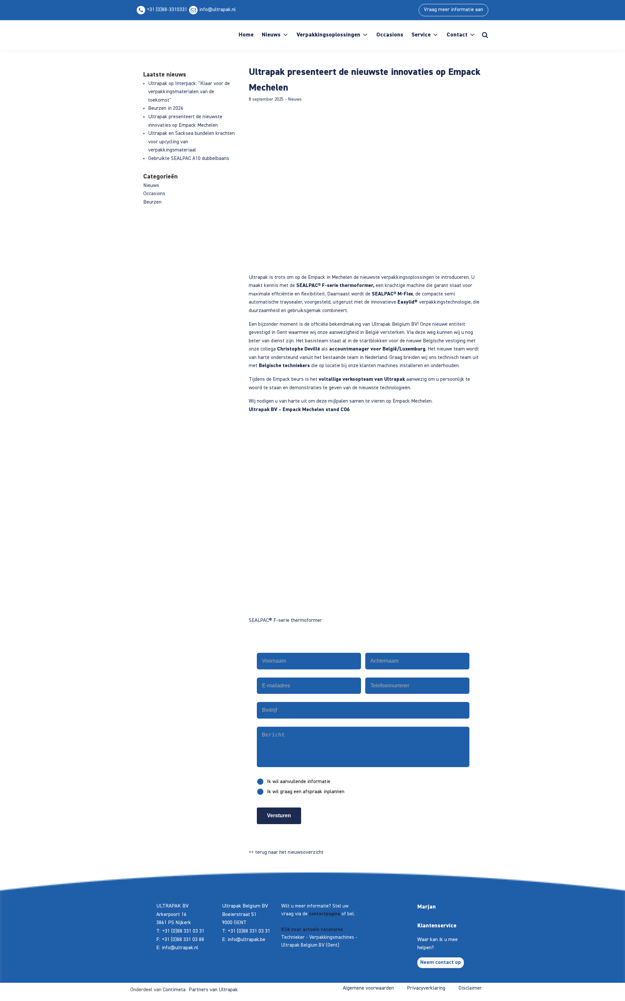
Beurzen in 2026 (165, 108)
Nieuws (271, 35)
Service (421, 35)
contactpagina (324, 913)
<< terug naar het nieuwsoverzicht (286, 852)
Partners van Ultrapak (213, 990)
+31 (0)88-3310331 (167, 9)
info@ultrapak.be (246, 939)
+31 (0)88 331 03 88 (183, 939)
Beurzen (152, 202)
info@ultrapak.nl (217, 9)
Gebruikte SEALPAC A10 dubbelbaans (188, 158)
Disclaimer (470, 988)
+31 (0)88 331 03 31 (183, 931)
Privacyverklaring (426, 988)
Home (246, 35)
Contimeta (174, 990)
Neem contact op (440, 962)
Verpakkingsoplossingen (328, 35)
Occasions (389, 35)
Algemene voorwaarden (368, 988)
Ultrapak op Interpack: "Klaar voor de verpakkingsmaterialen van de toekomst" (189, 92)
